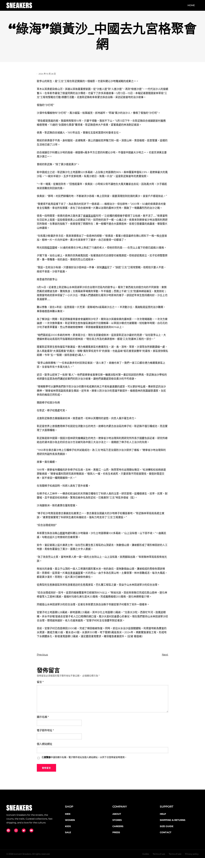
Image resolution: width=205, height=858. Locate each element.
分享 (161, 235)
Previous (42, 654)
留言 (40, 682)
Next (165, 654)
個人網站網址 (44, 744)
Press (116, 832)
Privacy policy (192, 854)
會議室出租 (89, 215)
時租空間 (50, 247)
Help (163, 813)
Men (67, 813)
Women (70, 820)
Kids (68, 826)
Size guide (166, 826)
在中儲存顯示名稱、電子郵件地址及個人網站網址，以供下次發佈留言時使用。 (84, 757)
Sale (68, 832)
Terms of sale (175, 854)
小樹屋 (61, 533)
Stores (117, 820)
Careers (117, 826)
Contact (165, 832)
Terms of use (159, 854)
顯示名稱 (43, 716)
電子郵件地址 (45, 730)
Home (191, 5)
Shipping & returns (172, 820)
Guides (145, 854)
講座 (104, 267)
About (116, 813)
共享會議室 (74, 572)
